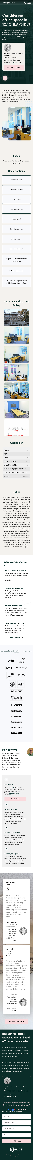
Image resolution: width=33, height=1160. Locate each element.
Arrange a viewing (13, 67)
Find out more (15, 637)
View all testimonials (16, 1022)
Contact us (14, 62)
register (11, 787)
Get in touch (16, 1141)
